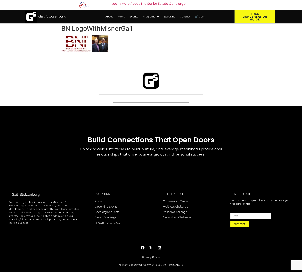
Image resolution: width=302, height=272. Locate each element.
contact (185, 16)
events (134, 16)
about (109, 16)
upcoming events (106, 206)
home (121, 16)
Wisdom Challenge (175, 212)
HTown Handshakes (107, 222)
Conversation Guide (175, 201)
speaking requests (107, 212)
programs (149, 16)
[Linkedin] (159, 248)
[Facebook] (142, 248)
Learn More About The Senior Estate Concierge (149, 3)
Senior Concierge (106, 217)
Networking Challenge (177, 217)
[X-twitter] (151, 248)
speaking (169, 16)
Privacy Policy (151, 257)
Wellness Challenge (175, 206)
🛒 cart (199, 16)
